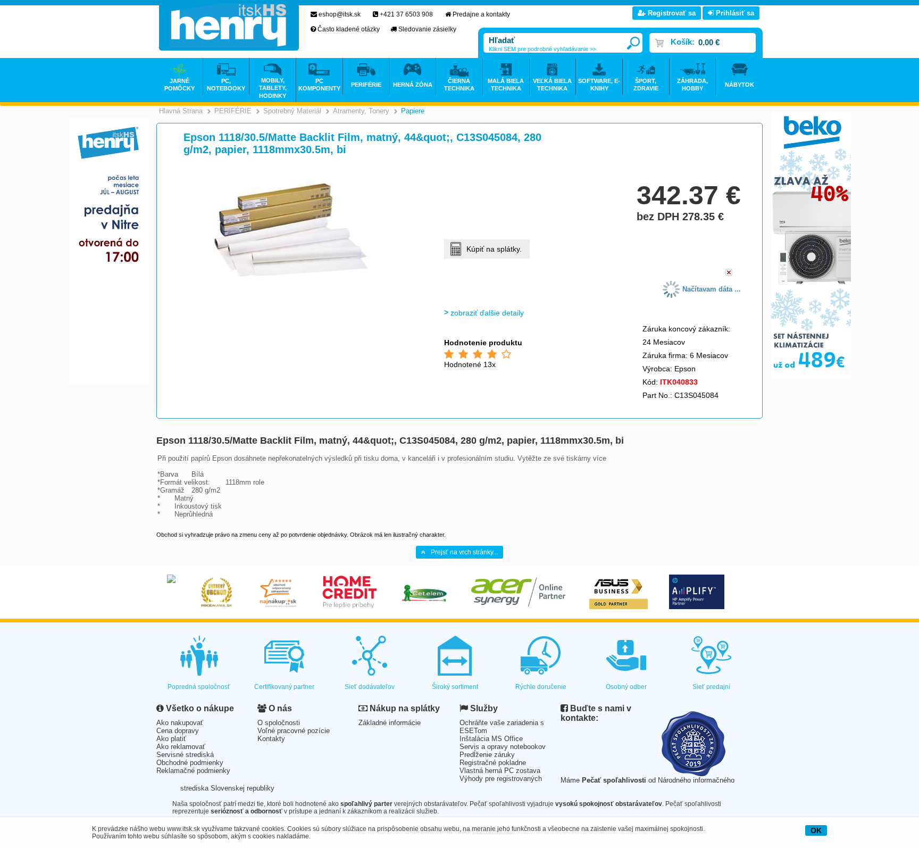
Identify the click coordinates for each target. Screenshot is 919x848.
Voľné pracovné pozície (293, 731)
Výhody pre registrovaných (501, 779)
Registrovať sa (671, 13)
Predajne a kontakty (481, 14)
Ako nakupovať (179, 723)
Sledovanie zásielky (427, 29)
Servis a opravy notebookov (503, 747)
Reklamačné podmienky (193, 771)
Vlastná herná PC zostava (500, 771)
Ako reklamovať (180, 747)
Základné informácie (389, 723)
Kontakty (271, 739)
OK (816, 830)
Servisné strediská (185, 755)
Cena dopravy (177, 731)
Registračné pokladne (493, 763)
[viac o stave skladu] (728, 273)
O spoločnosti (278, 723)
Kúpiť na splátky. (494, 249)
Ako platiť (171, 739)
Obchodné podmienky (189, 763)
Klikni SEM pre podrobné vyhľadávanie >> (542, 49)
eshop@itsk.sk (340, 14)
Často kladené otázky (349, 29)
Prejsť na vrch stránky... (464, 552)
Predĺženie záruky (487, 755)
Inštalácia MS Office (491, 739)
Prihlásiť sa (734, 13)
